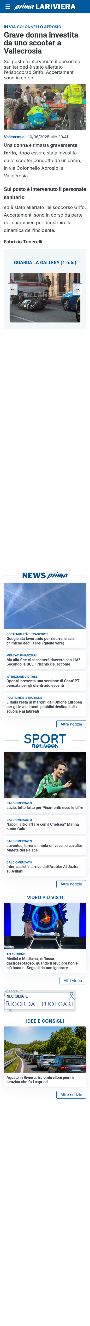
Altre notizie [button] (71, 724)
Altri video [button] (73, 980)
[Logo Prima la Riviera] (45, 6)
